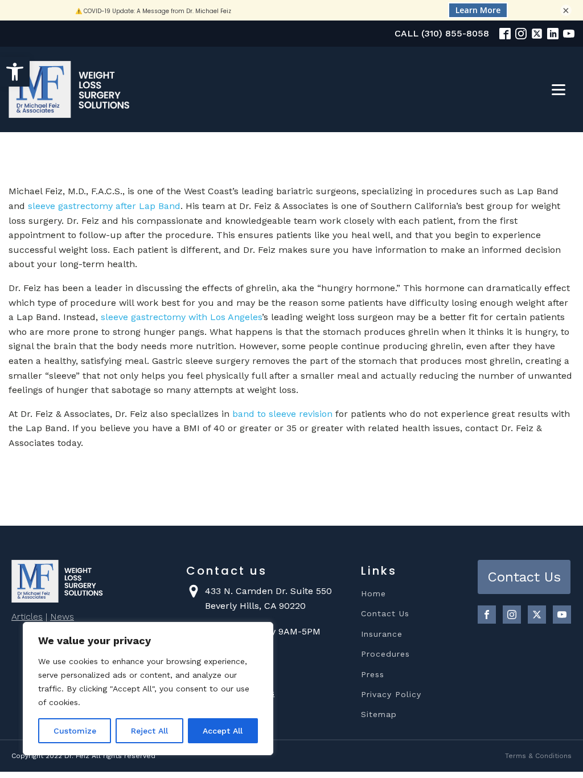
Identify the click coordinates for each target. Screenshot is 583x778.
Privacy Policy (391, 694)
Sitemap (379, 714)
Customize (75, 730)
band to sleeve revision (282, 413)
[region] (148, 688)
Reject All (149, 730)
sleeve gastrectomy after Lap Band (104, 205)
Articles (27, 616)
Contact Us (385, 613)
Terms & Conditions (538, 756)
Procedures (385, 654)
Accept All (223, 730)
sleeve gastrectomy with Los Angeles (181, 317)
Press (372, 674)
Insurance (382, 634)
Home (373, 593)
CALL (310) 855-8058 (442, 33)
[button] (15, 72)
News (62, 616)
